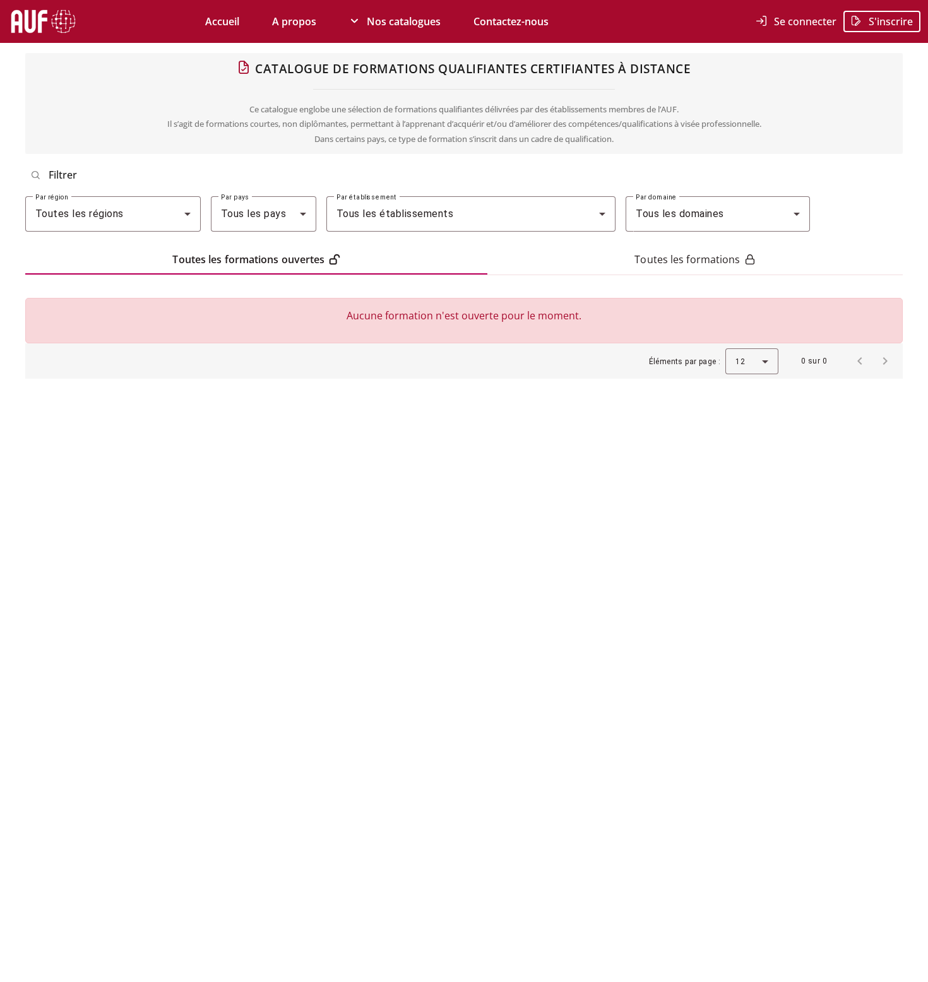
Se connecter (801, 21)
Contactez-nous (511, 21)
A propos (294, 21)
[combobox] (113, 214)
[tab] (256, 259)
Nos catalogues (400, 21)
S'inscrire (887, 21)
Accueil (222, 21)
